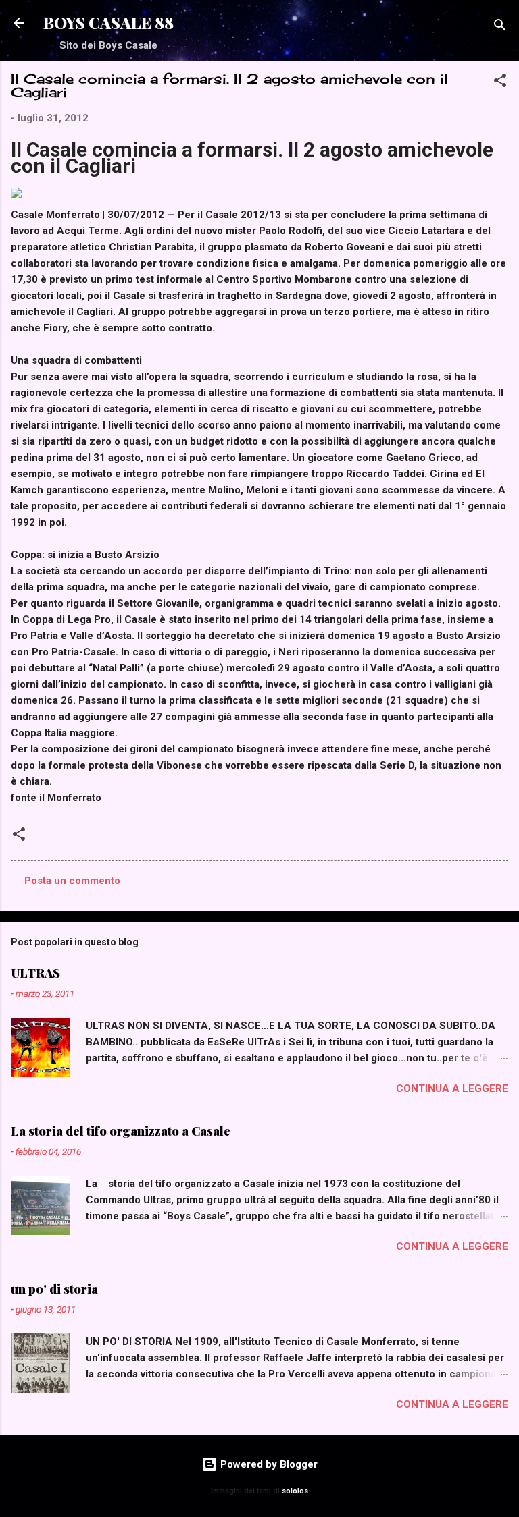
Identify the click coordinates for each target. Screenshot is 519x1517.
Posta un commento (72, 881)
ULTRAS (35, 973)
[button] (500, 82)
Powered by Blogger (268, 1464)
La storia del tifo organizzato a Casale (120, 1131)
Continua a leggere (452, 1088)
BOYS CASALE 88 (108, 22)
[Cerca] (500, 27)
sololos (295, 1491)
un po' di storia (54, 1289)
